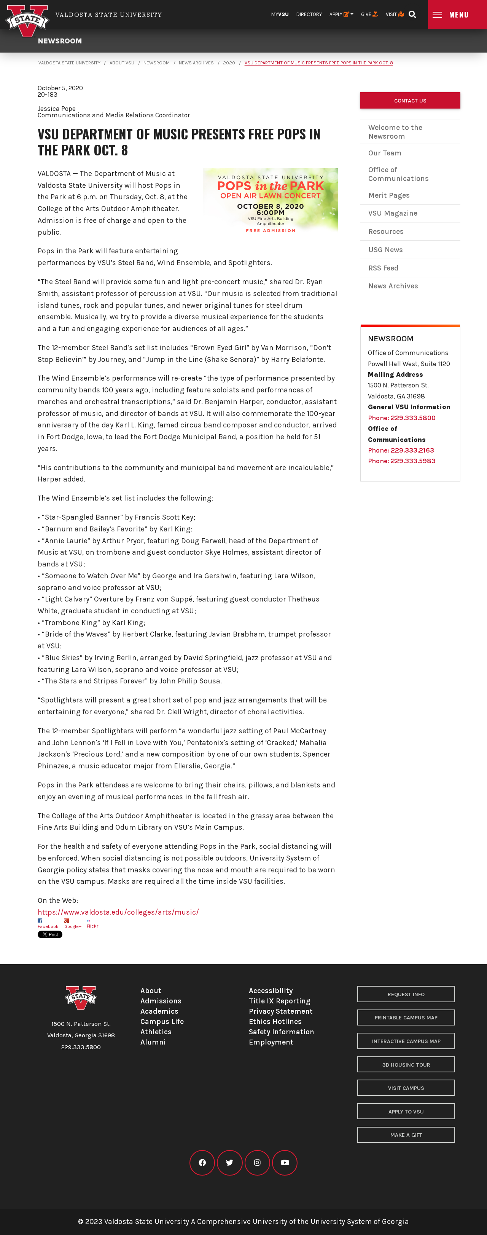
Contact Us (410, 101)
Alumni (153, 1042)
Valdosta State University (69, 63)
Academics (159, 1011)
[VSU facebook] (202, 1162)
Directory (309, 14)
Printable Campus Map (406, 1017)
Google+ (72, 926)
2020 (229, 63)
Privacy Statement (281, 1011)
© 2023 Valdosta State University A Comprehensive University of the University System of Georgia (243, 1221)
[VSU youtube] (285, 1162)
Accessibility (271, 990)
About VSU (122, 63)
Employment (271, 1042)
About (150, 990)
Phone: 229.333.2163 (401, 450)
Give (366, 14)
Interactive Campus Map (406, 1041)
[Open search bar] (412, 12)
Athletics (156, 1031)
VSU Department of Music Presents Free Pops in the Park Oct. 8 (319, 63)
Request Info (406, 994)
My (280, 14)
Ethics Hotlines (275, 1021)
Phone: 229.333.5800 (402, 418)
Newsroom (60, 41)
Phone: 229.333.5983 (402, 461)
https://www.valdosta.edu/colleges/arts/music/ (118, 912)
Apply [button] (336, 14)
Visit (392, 14)
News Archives (196, 63)
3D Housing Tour (406, 1065)
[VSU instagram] (257, 1162)
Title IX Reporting (279, 1001)
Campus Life (162, 1021)
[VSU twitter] (229, 1162)
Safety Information (281, 1031)
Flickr (92, 926)
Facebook (48, 926)
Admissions (160, 1001)
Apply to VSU (406, 1112)
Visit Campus (406, 1088)
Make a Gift (406, 1135)
